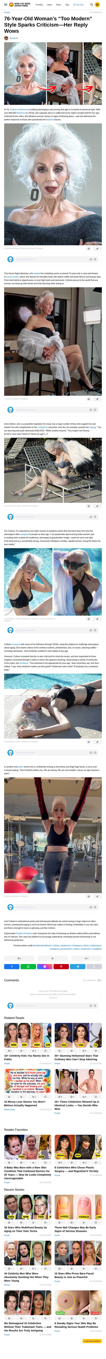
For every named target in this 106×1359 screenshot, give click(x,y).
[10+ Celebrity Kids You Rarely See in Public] (27, 1036)
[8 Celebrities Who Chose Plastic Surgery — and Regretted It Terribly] (78, 1148)
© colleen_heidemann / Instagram (16, 399)
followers (21, 113)
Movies (7, 1285)
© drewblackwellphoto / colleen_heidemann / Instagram (23, 248)
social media (13, 277)
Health (57, 1235)
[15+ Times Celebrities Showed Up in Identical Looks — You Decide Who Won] (78, 1082)
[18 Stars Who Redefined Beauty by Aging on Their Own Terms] (27, 1208)
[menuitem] (39, 4)
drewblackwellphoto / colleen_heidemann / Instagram (57, 945)
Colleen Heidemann (19, 109)
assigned (24, 534)
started (37, 273)
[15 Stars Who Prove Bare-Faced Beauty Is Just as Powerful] (78, 1254)
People (7, 12)
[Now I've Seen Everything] (19, 4)
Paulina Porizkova (24, 933)
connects (16, 644)
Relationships (9, 1110)
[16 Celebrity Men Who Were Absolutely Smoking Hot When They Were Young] (27, 1254)
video (20, 767)
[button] (19, 958)
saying (93, 427)
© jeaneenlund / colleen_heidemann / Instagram (21, 506)
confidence (43, 427)
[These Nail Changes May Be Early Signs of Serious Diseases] (78, 1208)
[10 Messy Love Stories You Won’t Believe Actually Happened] (27, 1082)
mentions (24, 663)
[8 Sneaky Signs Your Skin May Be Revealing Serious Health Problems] (78, 1303)
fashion (49, 120)
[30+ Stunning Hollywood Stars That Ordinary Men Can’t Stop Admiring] (78, 1036)
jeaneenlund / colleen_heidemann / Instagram (81, 949)
